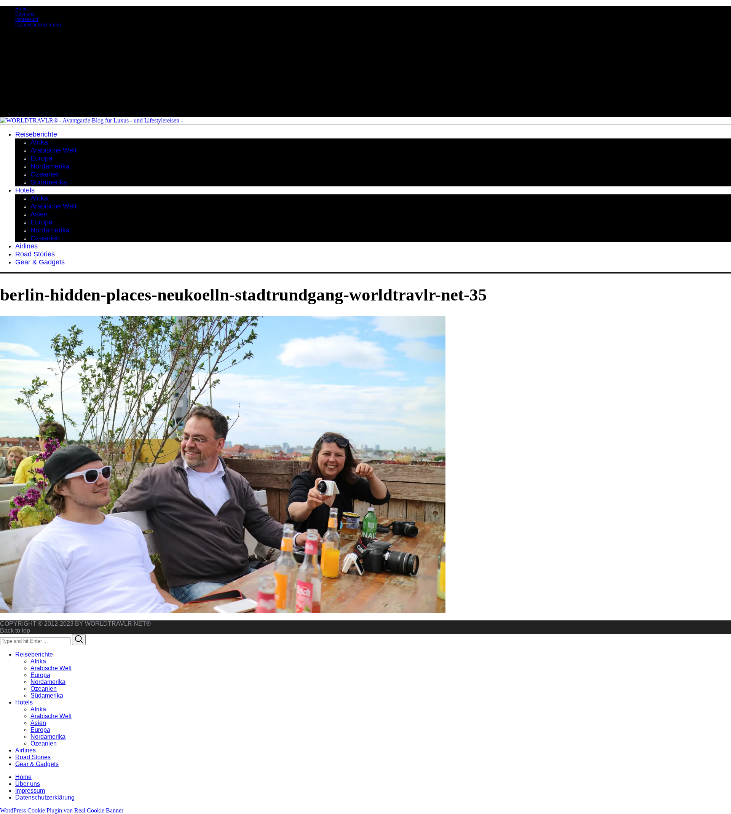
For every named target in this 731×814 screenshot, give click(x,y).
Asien (38, 723)
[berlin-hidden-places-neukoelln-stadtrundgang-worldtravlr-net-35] (222, 610)
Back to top (15, 630)
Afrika (38, 661)
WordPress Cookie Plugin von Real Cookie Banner (61, 810)
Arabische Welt (51, 668)
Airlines (25, 750)
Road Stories (33, 757)
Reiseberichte (34, 654)
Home (21, 8)
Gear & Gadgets (37, 764)
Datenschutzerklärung (38, 24)
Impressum (26, 19)
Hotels (24, 702)
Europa (40, 675)
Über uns (24, 14)
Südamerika (46, 695)
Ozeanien (43, 688)
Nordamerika (47, 682)
